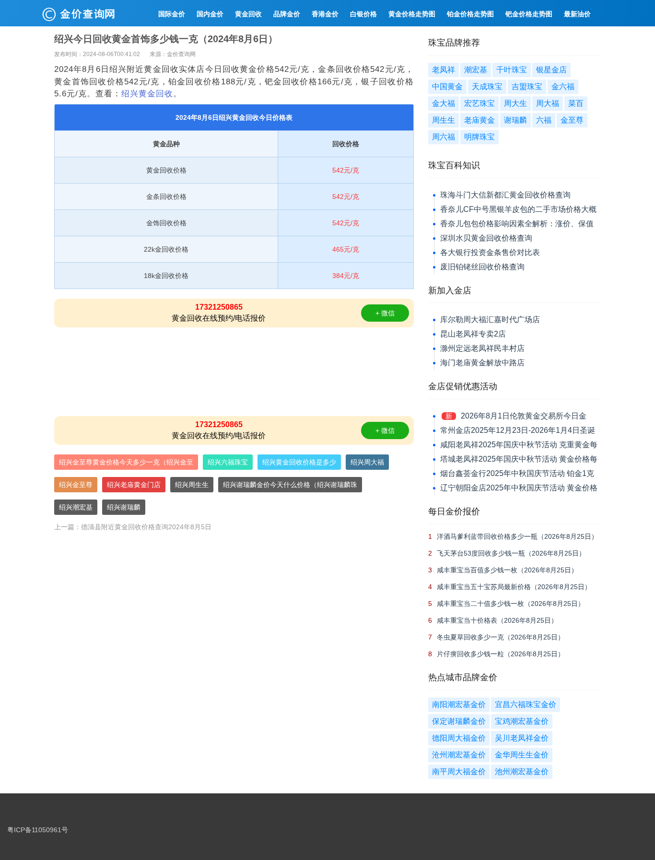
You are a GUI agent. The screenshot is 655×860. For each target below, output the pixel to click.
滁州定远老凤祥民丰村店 (482, 348)
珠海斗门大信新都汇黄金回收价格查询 (505, 195)
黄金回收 (248, 14)
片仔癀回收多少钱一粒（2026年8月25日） (500, 654)
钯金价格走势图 (528, 14)
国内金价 (210, 14)
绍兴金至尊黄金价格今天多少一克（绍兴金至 (126, 462)
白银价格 (363, 14)
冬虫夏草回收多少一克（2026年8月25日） (500, 637)
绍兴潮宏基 (76, 507)
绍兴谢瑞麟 (123, 507)
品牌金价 (286, 14)
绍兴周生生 (192, 484)
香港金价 (325, 14)
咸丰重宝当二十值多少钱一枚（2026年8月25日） (511, 603)
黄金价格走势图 (411, 14)
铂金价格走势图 (470, 14)
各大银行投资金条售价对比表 (490, 252)
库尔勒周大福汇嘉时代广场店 (490, 319)
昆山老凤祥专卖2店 (473, 334)
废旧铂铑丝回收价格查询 (482, 267)
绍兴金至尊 (76, 484)
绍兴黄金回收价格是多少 (299, 462)
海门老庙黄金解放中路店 (482, 363)
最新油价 (577, 14)
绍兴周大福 (367, 462)
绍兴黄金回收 (147, 93)
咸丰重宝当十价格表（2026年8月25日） (497, 620)
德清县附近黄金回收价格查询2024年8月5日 (146, 527)
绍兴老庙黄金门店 (134, 484)
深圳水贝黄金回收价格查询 (486, 238)
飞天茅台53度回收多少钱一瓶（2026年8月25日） (511, 553)
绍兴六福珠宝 (228, 462)
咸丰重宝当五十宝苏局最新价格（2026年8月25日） (514, 587)
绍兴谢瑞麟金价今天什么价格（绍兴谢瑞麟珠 (290, 484)
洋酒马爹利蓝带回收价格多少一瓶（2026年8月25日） (517, 536)
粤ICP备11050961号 (37, 830)
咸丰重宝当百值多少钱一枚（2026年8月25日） (507, 570)
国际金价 (171, 14)
